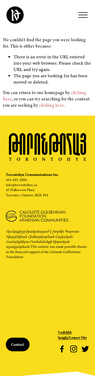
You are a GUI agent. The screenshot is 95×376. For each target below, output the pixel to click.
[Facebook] (62, 349)
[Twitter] (85, 349)
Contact (17, 344)
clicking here (51, 105)
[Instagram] (73, 349)
